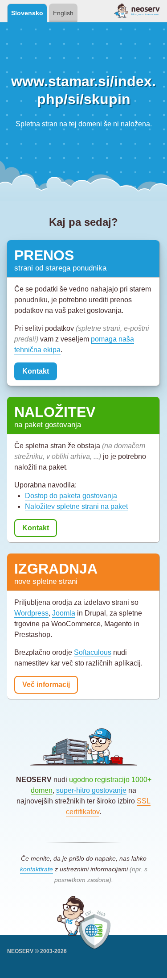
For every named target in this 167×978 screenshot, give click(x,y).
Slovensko (27, 13)
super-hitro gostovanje (91, 790)
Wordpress (31, 613)
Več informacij (46, 684)
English (63, 13)
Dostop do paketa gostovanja (71, 495)
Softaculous (92, 652)
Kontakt (35, 371)
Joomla (63, 613)
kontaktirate (36, 869)
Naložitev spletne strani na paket (76, 506)
